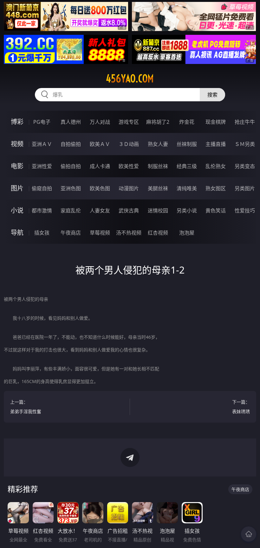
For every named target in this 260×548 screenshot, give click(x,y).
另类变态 (245, 166)
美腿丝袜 (158, 188)
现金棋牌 (215, 121)
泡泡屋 (186, 232)
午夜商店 (71, 232)
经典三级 (187, 166)
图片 (17, 188)
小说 (17, 210)
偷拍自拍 (71, 166)
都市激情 (42, 210)
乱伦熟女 (215, 166)
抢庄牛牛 (245, 121)
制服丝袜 (158, 166)
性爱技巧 (245, 210)
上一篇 (25, 406)
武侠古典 (129, 210)
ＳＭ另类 (245, 144)
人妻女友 (100, 210)
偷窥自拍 (42, 188)
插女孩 (41, 232)
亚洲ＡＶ (42, 144)
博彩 (17, 121)
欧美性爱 (129, 166)
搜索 (212, 94)
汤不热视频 (128, 232)
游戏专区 (129, 121)
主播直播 (215, 144)
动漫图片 (129, 188)
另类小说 (187, 210)
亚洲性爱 (42, 166)
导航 (17, 232)
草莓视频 (100, 232)
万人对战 (100, 121)
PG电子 (41, 121)
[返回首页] (248, 534)
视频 (17, 144)
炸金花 (186, 121)
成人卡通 (100, 166)
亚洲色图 (71, 188)
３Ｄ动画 (129, 144)
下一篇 (241, 406)
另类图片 (245, 188)
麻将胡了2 (157, 121)
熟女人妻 (158, 144)
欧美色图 (100, 188)
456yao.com (130, 78)
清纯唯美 (187, 188)
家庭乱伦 (71, 210)
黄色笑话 (215, 210)
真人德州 (71, 121)
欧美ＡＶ (100, 144)
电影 (17, 166)
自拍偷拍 (71, 144)
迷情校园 (158, 210)
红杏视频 (158, 232)
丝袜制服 (187, 144)
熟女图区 (215, 188)
